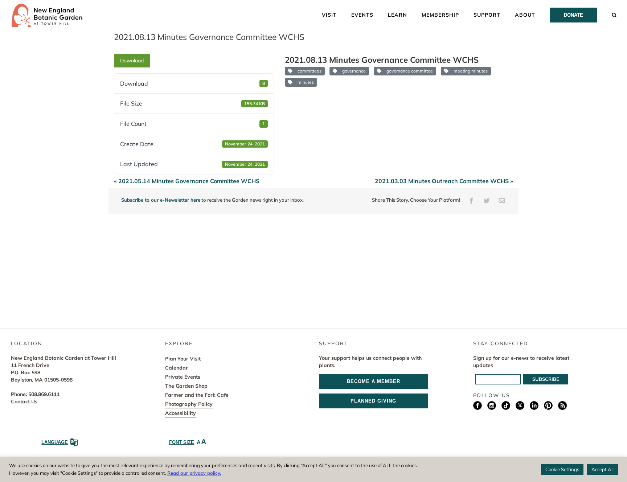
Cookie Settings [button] (562, 469)
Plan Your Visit (183, 358)
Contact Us (24, 401)
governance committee (408, 71)
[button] (614, 14)
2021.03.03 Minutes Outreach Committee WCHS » (444, 181)
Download (132, 60)
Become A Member (373, 381)
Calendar (176, 367)
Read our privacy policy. (194, 473)
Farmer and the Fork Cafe (197, 395)
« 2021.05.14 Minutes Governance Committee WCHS (186, 181)
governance (353, 71)
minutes (304, 82)
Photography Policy (189, 404)
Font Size (187, 442)
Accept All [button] (602, 469)
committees (308, 71)
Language (54, 442)
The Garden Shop (186, 386)
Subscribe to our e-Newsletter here (160, 200)
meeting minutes (469, 71)
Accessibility (180, 413)
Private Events (182, 377)
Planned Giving (373, 401)
